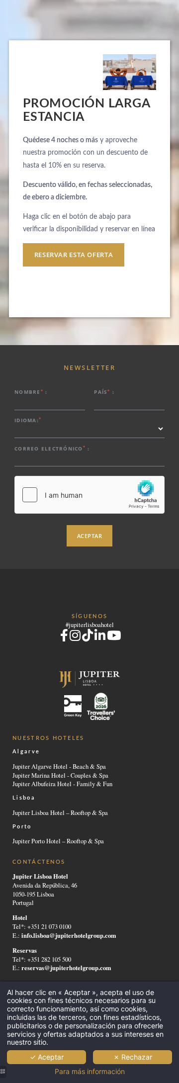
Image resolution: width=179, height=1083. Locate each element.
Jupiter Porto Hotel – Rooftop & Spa (58, 841)
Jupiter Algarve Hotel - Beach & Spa (59, 766)
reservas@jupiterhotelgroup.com (66, 967)
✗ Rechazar (132, 1057)
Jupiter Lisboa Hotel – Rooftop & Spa (60, 813)
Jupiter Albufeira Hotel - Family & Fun (62, 784)
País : (104, 392)
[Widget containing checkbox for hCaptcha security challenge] (89, 495)
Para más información (90, 1072)
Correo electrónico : (52, 448)
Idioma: (27, 420)
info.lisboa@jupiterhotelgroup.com (68, 935)
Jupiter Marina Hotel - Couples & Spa (60, 775)
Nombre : (30, 392)
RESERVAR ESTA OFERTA (73, 255)
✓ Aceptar (47, 1057)
